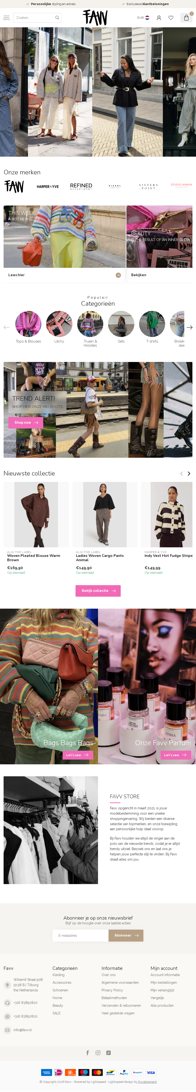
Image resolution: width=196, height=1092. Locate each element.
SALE (56, 1013)
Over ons (109, 975)
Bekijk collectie (95, 591)
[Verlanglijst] (171, 18)
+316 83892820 (26, 1003)
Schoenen (60, 990)
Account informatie (165, 975)
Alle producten (162, 1005)
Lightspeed (98, 1082)
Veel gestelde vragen (118, 1013)
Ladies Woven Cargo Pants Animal (100, 558)
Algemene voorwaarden (120, 982)
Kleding (59, 975)
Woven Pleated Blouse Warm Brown (33, 558)
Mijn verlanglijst (162, 990)
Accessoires (62, 982)
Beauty (58, 1005)
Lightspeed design (121, 1082)
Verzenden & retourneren (121, 1005)
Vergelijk (157, 998)
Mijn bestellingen (164, 982)
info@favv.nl (23, 1030)
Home (57, 998)
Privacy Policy (112, 990)
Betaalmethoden (114, 998)
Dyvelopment (147, 1082)
